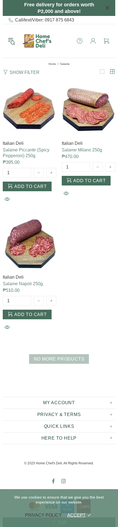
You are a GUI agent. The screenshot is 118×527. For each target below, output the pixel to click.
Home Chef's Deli (37, 41)
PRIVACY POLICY (43, 515)
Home (52, 63)
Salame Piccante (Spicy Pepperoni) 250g (26, 153)
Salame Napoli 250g (23, 283)
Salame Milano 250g (82, 150)
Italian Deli (13, 143)
